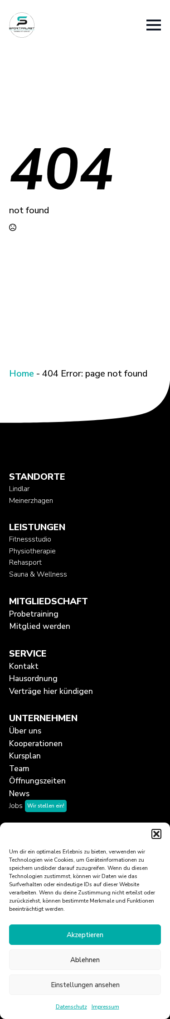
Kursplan (25, 755)
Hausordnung (33, 678)
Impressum (105, 1006)
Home (21, 373)
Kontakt (24, 666)
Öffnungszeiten (37, 780)
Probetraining (33, 613)
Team (19, 768)
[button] (156, 833)
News (19, 793)
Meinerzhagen (31, 501)
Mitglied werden (39, 626)
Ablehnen (85, 959)
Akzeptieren (85, 934)
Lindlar (19, 489)
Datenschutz (71, 1006)
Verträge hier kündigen (51, 691)
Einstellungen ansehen (85, 984)
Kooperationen (36, 743)
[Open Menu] (153, 25)
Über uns (25, 730)
